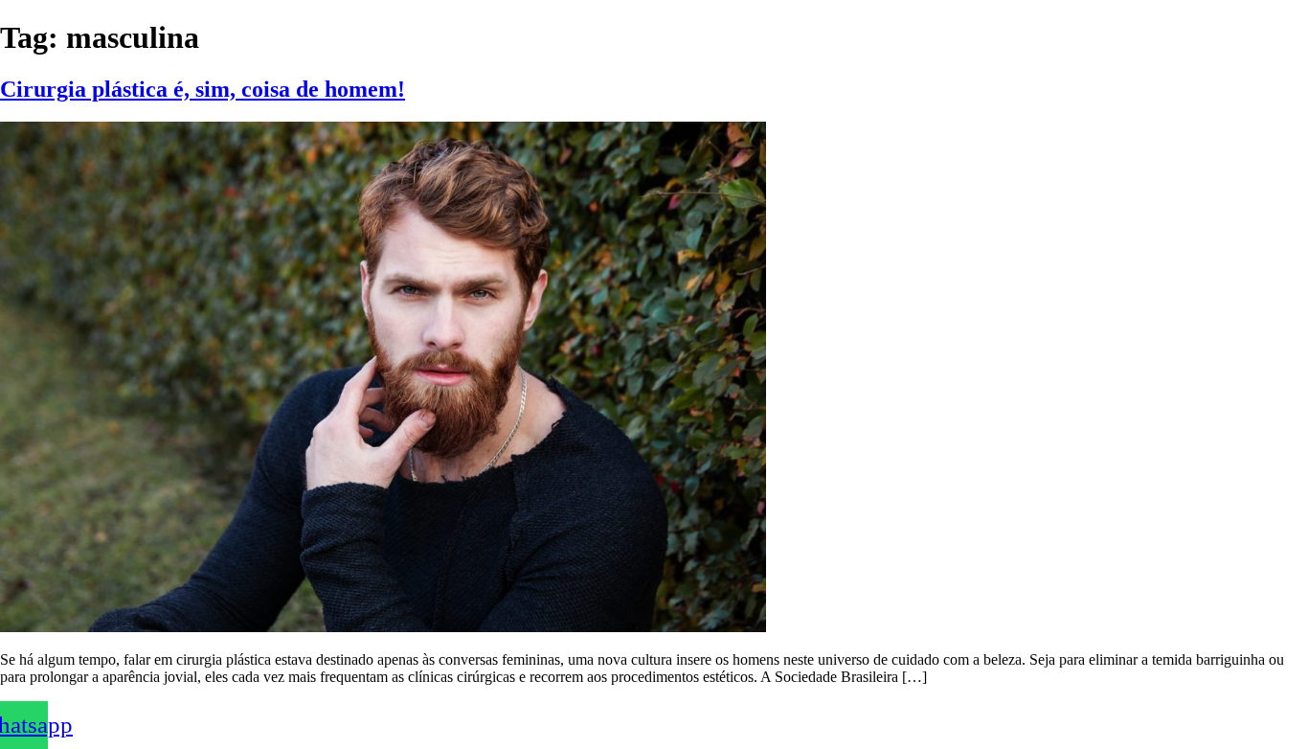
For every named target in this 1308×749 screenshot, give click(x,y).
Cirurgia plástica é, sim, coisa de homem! (202, 89)
